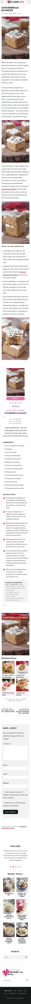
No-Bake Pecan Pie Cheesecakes (8, 710)
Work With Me (13, 993)
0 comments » (19, 700)
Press (5, 993)
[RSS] (10, 867)
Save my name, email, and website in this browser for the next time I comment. (15, 795)
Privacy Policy (22, 993)
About (20, 990)
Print (16, 398)
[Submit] (26, 957)
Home (15, 990)
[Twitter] (13, 867)
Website (6, 783)
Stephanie (6, 13)
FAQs (25, 990)
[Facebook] (16, 867)
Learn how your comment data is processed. (14, 827)
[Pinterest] (18, 867)
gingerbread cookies (9, 189)
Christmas (12, 699)
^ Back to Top (8, 990)
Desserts (23, 699)
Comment (7, 744)
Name (5, 765)
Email (5, 774)
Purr (23, 998)
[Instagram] (20, 867)
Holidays (10, 700)
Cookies (17, 699)
